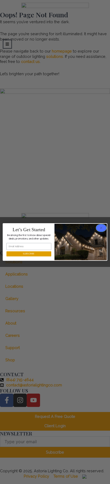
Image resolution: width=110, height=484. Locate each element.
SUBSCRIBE (29, 253)
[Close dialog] (101, 228)
